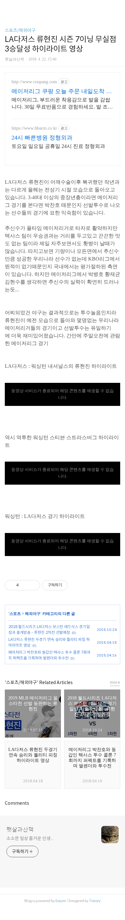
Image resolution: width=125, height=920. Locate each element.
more (115, 682)
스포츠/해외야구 (20, 30)
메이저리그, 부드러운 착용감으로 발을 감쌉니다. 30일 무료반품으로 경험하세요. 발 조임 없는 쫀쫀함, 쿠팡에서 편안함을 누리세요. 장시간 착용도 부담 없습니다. (62, 103)
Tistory (95, 901)
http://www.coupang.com (34, 81)
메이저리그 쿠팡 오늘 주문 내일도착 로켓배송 (62, 91)
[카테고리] (8, 7)
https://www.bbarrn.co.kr (34, 128)
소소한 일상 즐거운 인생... (29, 838)
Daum (60, 901)
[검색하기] (117, 7)
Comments (17, 803)
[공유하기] (25, 585)
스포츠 (15, 613)
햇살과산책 (20, 829)
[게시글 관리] (33, 585)
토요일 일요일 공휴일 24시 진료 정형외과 (58, 146)
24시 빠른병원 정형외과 (42, 137)
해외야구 (32, 613)
